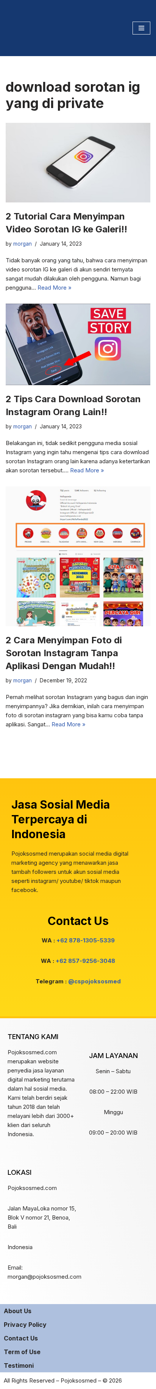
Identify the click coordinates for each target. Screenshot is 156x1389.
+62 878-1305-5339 (85, 940)
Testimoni (19, 1365)
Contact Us (21, 1338)
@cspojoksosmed (94, 981)
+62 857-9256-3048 (85, 960)
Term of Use (22, 1352)
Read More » (54, 287)
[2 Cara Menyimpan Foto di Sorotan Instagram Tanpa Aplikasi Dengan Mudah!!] (78, 556)
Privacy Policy (25, 1324)
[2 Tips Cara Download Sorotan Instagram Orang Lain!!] (78, 344)
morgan (22, 244)
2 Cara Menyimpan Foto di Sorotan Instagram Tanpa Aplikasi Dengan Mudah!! (64, 653)
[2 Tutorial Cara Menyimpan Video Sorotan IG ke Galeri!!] (78, 162)
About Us (17, 1311)
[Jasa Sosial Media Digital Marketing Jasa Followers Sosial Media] (28, 28)
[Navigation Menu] (141, 28)
